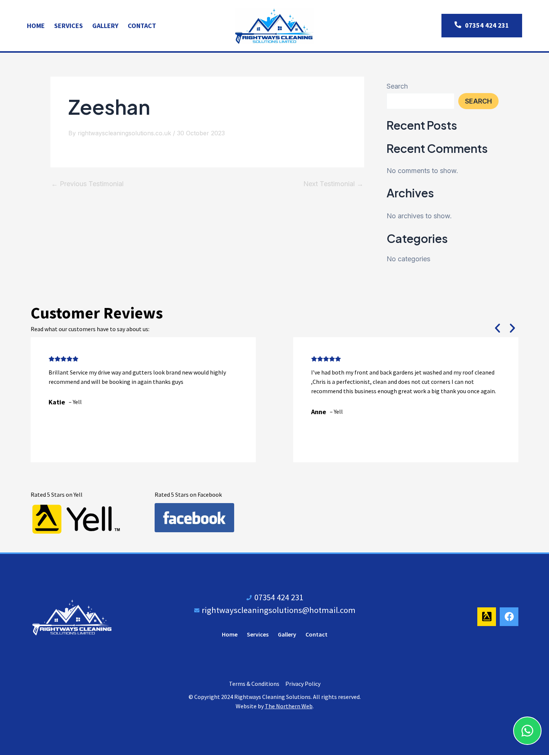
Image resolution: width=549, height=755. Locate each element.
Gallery (105, 25)
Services (68, 25)
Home (36, 25)
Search (397, 86)
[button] (497, 328)
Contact (142, 25)
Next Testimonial (333, 184)
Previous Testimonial (87, 184)
